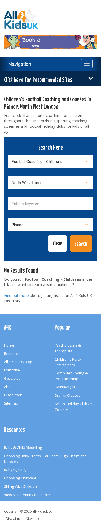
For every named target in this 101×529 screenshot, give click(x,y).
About (9, 386)
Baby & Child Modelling (23, 447)
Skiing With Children (20, 486)
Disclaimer (13, 394)
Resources (13, 353)
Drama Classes (67, 395)
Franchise (12, 370)
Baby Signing (15, 469)
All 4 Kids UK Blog (18, 361)
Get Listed (12, 378)
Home (9, 345)
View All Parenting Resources (28, 494)
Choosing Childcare (20, 478)
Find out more (16, 295)
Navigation (19, 63)
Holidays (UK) (65, 387)
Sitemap (11, 403)
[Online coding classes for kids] (50, 38)
